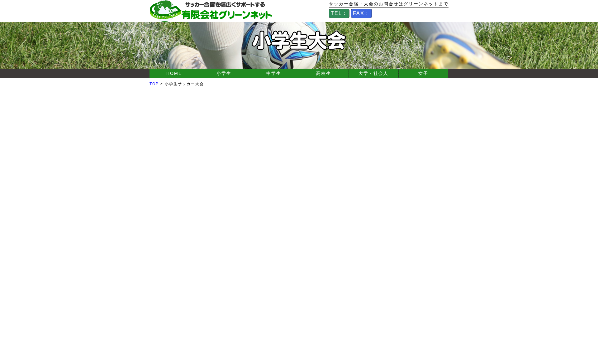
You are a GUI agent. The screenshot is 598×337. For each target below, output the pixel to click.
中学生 (273, 73)
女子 (423, 73)
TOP (154, 84)
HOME (174, 73)
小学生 (223, 73)
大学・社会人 (373, 73)
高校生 (323, 73)
